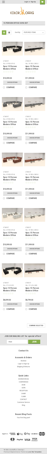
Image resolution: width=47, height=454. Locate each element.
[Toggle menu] (3, 3)
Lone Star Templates (34, 452)
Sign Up (33, 2)
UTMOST (6, 61)
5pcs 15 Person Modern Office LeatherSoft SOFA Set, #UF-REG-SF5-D (12, 70)
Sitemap (20, 450)
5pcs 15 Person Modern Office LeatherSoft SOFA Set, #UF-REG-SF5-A (12, 236)
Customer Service (23, 402)
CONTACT (23, 399)
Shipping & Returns (23, 367)
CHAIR (23, 393)
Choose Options (12, 82)
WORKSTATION (23, 379)
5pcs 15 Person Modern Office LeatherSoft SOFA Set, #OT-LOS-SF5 (11, 292)
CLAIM (23, 396)
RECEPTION (24, 391)
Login (26, 2)
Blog (23, 405)
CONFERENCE (23, 382)
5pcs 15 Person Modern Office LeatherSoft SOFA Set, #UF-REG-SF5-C (12, 125)
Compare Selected (36, 325)
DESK (23, 385)
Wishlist (23, 361)
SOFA (23, 388)
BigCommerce (15, 452)
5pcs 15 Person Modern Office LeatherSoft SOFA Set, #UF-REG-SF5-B (12, 181)
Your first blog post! (23, 417)
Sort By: (17, 32)
